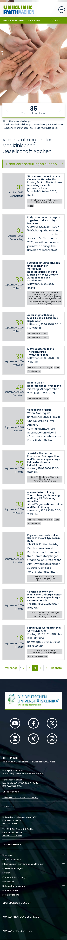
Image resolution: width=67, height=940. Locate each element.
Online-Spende (10, 791)
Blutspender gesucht (17, 903)
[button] (7, 110)
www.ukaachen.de (12, 835)
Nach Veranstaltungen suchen (31, 164)
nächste (56, 668)
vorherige (11, 668)
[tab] (33, 164)
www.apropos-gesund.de (20, 917)
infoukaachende (12, 832)
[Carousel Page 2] (2, 54)
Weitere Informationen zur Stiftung (20, 797)
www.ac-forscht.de (17, 931)
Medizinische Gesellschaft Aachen (21, 20)
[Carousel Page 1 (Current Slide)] (2, 51)
